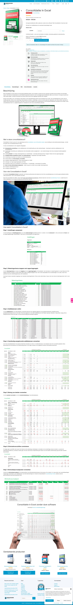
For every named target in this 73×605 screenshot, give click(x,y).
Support (56, 585)
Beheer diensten (48, 597)
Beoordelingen (24, 591)
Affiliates (23, 587)
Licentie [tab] (35, 86)
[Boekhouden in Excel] (8, 3)
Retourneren (56, 586)
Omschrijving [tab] (7, 86)
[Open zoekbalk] (68, 3)
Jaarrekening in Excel (55, 177)
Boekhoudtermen (41, 593)
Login (63, 3)
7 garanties (23, 590)
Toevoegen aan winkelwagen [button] (10, 572)
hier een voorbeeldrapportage (38, 507)
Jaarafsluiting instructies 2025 (10, 588)
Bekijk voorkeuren (67, 600)
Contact (56, 583)
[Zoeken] (33, 598)
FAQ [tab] (21, 86)
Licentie (31, 30)
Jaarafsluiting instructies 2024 (10, 594)
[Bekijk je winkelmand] (66, 3)
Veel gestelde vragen (25, 593)
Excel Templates (37, 3)
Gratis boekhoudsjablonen (26, 594)
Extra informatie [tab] (28, 86)
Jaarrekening (36, 12)
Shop (53, 3)
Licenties (23, 586)
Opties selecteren (45, 573)
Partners (23, 585)
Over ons (23, 589)
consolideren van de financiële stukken (36, 142)
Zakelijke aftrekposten (42, 595)
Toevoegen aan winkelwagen (41, 40)
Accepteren (49, 600)
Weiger (58, 600)
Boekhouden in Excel (45, 3)
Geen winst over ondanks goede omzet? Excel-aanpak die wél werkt (11, 585)
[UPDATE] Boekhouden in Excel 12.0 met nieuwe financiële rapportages (11, 591)
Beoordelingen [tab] (15, 86)
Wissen (63, 30)
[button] (70, 589)
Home (31, 3)
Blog (22, 583)
